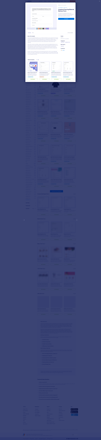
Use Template (66, 18)
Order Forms (65, 7)
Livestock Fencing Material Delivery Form (66, 10)
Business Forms (42, 76)
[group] (33, 71)
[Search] (59, 5)
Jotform (63, 50)
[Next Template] (77, 220)
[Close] (99, 1)
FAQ (32, 32)
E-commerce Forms (30, 76)
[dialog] (50, 220)
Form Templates (60, 7)
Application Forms (67, 42)
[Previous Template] (24, 220)
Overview (29, 32)
